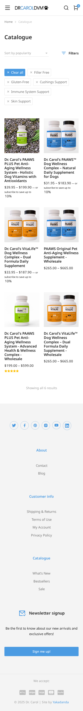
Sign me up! (41, 651)
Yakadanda (61, 702)
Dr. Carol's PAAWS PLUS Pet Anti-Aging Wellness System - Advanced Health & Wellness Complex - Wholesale (20, 346)
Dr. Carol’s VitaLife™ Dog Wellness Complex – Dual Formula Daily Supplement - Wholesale (60, 344)
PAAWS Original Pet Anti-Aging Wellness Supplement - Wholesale (61, 255)
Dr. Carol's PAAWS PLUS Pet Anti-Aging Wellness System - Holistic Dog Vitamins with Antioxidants (20, 170)
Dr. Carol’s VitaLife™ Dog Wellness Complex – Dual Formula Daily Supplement (21, 257)
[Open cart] (76, 7)
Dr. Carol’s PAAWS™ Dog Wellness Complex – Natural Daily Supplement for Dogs (60, 168)
